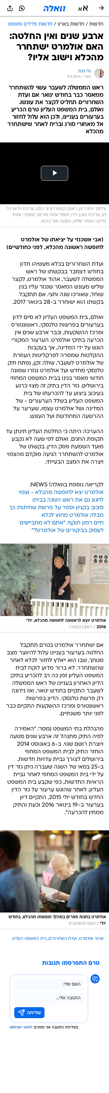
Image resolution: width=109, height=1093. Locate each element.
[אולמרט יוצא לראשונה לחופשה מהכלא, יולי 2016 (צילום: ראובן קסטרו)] (54, 588)
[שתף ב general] (10, 8)
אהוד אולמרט (91, 939)
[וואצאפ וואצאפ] (22, 8)
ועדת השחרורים (62, 939)
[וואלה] (54, 8)
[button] (83, 8)
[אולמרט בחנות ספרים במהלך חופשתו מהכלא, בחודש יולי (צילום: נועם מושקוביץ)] (54, 879)
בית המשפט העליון (29, 939)
